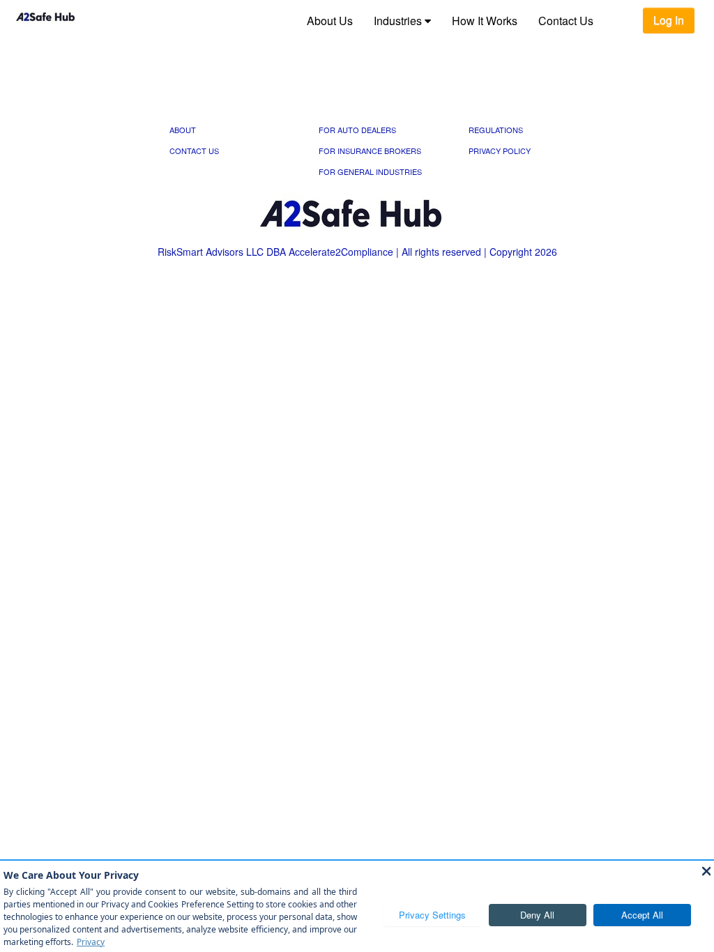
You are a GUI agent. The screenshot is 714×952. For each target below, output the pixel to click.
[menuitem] (329, 21)
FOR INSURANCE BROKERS (370, 150)
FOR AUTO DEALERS (357, 129)
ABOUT (182, 129)
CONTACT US (194, 150)
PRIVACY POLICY (500, 150)
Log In (668, 20)
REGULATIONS (496, 129)
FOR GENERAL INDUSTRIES (370, 171)
